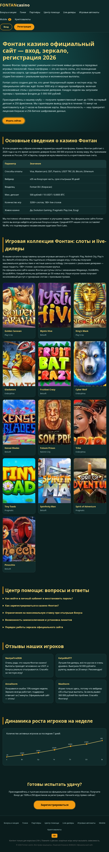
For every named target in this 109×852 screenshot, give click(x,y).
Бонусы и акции (8, 12)
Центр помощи (52, 12)
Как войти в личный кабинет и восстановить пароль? (39, 598)
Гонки (23, 12)
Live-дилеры (69, 12)
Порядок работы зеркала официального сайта (34, 627)
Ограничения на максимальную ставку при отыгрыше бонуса (43, 612)
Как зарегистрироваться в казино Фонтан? (32, 605)
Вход (6, 27)
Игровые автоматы (89, 12)
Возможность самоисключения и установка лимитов (38, 619)
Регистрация (24, 26)
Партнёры (35, 12)
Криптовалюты (23, 19)
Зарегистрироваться (54, 805)
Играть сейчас (13, 120)
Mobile (5, 19)
